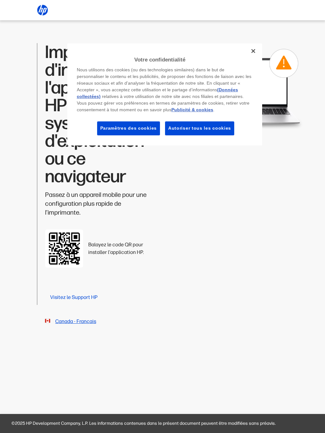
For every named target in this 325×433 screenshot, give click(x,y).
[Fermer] (253, 51)
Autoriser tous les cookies (199, 128)
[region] (164, 94)
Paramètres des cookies (128, 128)
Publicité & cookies (192, 109)
